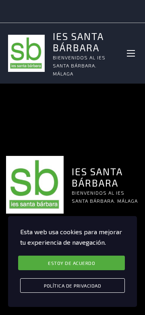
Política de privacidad (72, 285)
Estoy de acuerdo (71, 263)
